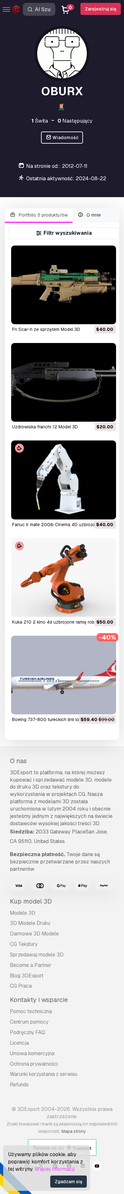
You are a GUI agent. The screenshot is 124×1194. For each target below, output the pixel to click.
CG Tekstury (24, 944)
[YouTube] (97, 1167)
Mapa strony (73, 1131)
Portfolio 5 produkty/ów (42, 215)
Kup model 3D (31, 901)
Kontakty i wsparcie (39, 1000)
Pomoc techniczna (31, 1011)
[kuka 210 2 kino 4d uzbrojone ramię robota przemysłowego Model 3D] (63, 577)
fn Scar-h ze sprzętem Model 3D (46, 329)
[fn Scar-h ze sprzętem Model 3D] (63, 285)
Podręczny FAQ (27, 1032)
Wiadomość (65, 137)
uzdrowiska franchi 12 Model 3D (45, 427)
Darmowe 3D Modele (34, 933)
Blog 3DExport (27, 975)
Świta (39, 121)
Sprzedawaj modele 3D (37, 954)
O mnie (93, 215)
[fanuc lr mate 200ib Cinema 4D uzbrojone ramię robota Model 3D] (63, 479)
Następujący (75, 121)
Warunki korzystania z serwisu (43, 1074)
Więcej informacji (55, 1169)
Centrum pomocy (29, 1022)
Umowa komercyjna (32, 1053)
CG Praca (21, 986)
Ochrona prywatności (34, 1064)
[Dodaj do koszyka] (94, 315)
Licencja (19, 1043)
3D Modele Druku (30, 923)
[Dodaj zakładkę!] (107, 315)
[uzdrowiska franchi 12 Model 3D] (63, 382)
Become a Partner (31, 965)
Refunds (19, 1084)
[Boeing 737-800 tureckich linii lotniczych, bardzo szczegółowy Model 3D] (63, 675)
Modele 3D (22, 913)
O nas (18, 761)
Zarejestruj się (100, 9)
